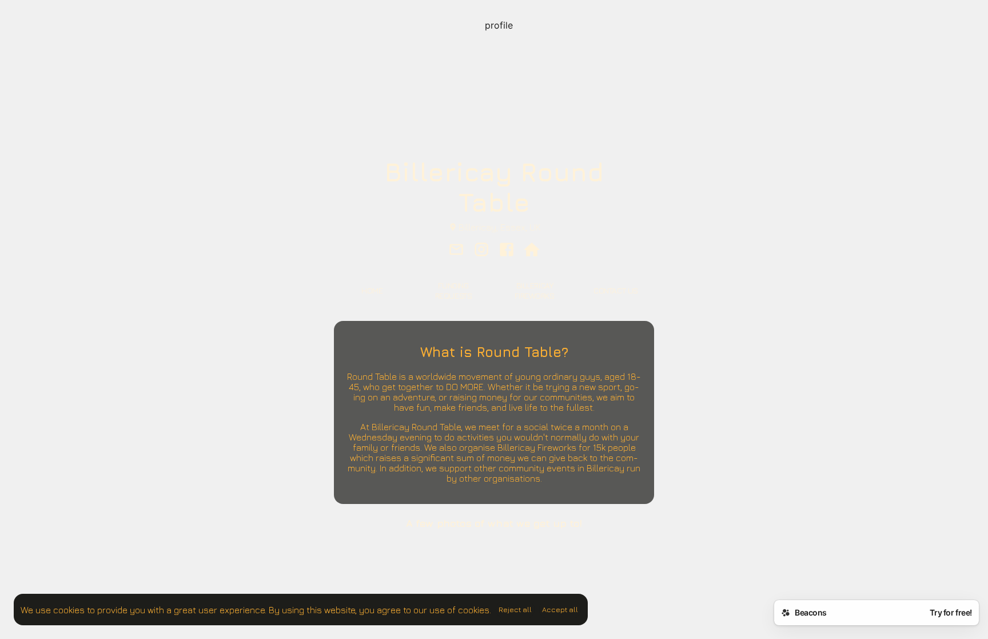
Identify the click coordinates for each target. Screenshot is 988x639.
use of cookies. (460, 610)
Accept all (560, 609)
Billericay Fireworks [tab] (534, 290)
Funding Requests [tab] (453, 290)
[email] (456, 250)
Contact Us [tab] (615, 290)
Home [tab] (372, 290)
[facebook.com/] (506, 250)
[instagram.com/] (481, 250)
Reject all (515, 609)
